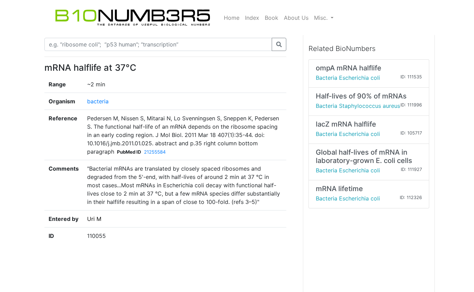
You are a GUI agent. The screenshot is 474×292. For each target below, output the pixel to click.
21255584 (155, 152)
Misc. (321, 17)
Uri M (94, 218)
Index (252, 17)
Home (231, 17)
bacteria (98, 101)
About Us (296, 17)
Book (271, 17)
